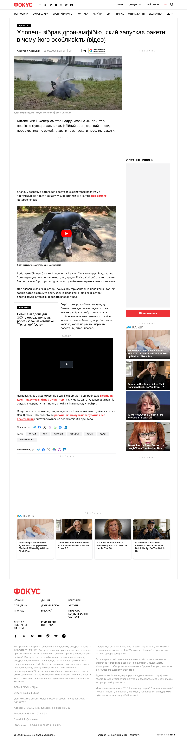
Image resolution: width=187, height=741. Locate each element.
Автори (73, 605)
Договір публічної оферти (20, 625)
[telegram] (31, 636)
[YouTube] (55, 5)
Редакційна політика (49, 624)
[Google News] (66, 5)
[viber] (48, 636)
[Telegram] (50, 5)
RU (165, 4)
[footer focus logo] (27, 591)
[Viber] (61, 5)
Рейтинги (153, 4)
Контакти (135, 734)
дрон (103, 434)
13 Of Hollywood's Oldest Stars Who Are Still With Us (145, 416)
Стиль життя (136, 13)
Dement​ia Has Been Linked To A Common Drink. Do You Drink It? (146, 385)
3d (45, 434)
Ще (168, 13)
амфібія (59, 434)
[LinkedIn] (71, 5)
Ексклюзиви (40, 13)
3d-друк (75, 434)
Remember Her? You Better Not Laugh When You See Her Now (146, 447)
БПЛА (90, 434)
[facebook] (15, 636)
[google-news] (56, 636)
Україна (97, 13)
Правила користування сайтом (78, 613)
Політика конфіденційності (111, 734)
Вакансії (46, 610)
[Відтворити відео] (66, 234)
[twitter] (23, 636)
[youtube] (40, 636)
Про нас (19, 610)
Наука (120, 13)
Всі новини (21, 13)
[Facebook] (40, 5)
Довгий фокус (50, 605)
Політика (82, 13)
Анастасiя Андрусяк (28, 50)
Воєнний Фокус (62, 13)
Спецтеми (135, 4)
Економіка (155, 13)
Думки (119, 4)
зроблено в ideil (166, 735)
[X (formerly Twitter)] (45, 5)
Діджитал (24, 25)
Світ (109, 13)
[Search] (171, 4)
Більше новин (148, 313)
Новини (19, 600)
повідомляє (99, 195)
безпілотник (27, 440)
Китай (33, 434)
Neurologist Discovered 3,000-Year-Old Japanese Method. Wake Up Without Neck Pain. (147, 353)
